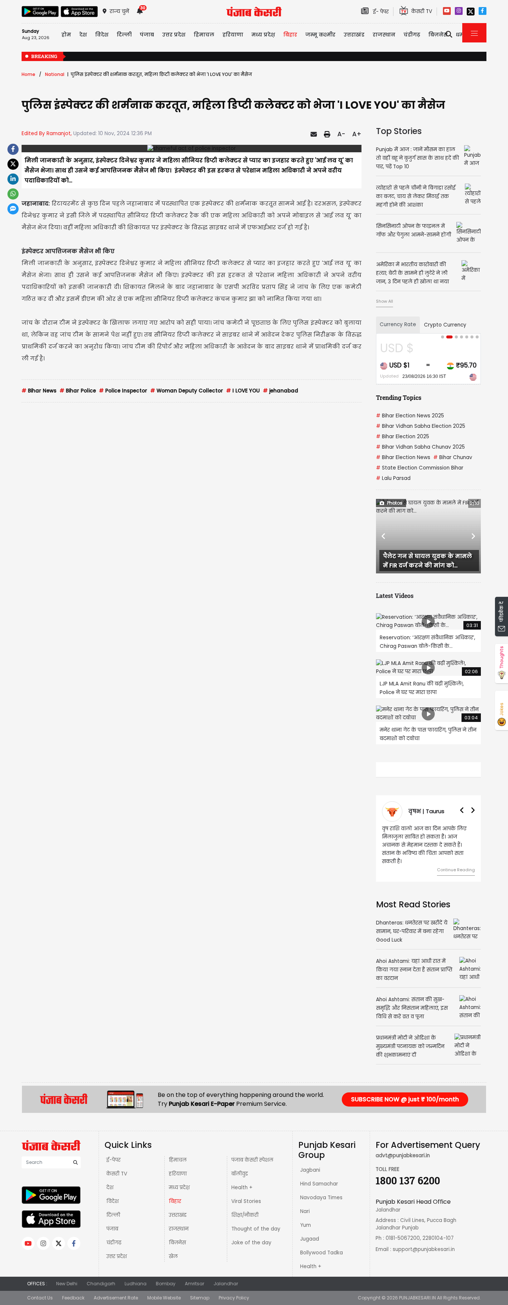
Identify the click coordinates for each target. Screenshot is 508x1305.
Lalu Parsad (393, 478)
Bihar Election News (403, 457)
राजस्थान (179, 1228)
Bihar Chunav (452, 457)
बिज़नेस (177, 1242)
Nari (305, 1211)
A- (341, 134)
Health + (242, 1187)
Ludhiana (136, 1283)
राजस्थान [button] (384, 34)
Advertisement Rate (116, 1298)
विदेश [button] (102, 34)
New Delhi (66, 1283)
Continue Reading (456, 870)
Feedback (73, 1298)
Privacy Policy (234, 1298)
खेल (173, 1256)
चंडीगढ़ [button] (411, 34)
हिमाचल (178, 1160)
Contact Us (40, 1298)
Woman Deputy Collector (186, 390)
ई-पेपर (113, 1160)
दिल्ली (113, 1215)
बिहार (175, 1201)
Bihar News (39, 390)
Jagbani (310, 1170)
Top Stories (399, 131)
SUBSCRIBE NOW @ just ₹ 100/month (405, 1099)
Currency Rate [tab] (398, 324)
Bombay (166, 1283)
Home (28, 74)
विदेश (112, 1201)
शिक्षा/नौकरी (244, 1215)
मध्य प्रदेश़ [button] (263, 34)
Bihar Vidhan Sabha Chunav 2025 (420, 447)
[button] (384, 536)
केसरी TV (116, 1173)
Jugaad (309, 1238)
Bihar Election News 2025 (410, 415)
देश (109, 1187)
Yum (305, 1225)
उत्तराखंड (354, 34)
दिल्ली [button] (124, 34)
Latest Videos (395, 595)
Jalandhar (225, 1283)
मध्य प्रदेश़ (179, 1187)
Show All (384, 301)
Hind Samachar (319, 1183)
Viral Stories (246, 1201)
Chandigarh (101, 1283)
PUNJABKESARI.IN (417, 1298)
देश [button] (83, 34)
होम (66, 34)
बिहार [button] (290, 34)
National (54, 74)
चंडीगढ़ (113, 1242)
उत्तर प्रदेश (116, 1256)
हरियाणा (178, 1173)
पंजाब (112, 1228)
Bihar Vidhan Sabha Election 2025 (420, 426)
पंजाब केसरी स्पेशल (252, 1160)
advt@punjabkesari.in (403, 1155)
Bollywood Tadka (321, 1252)
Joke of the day (251, 1242)
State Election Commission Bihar (419, 467)
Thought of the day (255, 1228)
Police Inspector (123, 390)
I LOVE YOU (243, 390)
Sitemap (199, 1298)
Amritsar (194, 1283)
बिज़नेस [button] (438, 34)
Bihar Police (78, 390)
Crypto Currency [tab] (445, 324)
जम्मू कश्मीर (320, 34)
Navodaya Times (321, 1197)
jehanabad (280, 390)
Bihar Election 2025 (402, 436)
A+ (356, 134)
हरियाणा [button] (232, 34)
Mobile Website (164, 1298)
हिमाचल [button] (204, 34)
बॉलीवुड (239, 1173)
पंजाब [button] (147, 34)
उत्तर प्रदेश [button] (174, 34)
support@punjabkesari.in (424, 1249)
